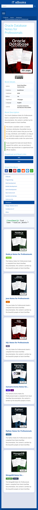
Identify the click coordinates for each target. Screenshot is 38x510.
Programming (9, 180)
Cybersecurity (9, 199)
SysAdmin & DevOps (11, 196)
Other (7, 212)
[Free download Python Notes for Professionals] (19, 417)
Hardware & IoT (10, 209)
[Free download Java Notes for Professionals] (19, 285)
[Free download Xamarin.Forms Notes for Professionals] (19, 373)
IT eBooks (5, 17)
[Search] (35, 6)
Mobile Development (11, 186)
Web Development (11, 183)
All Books (8, 176)
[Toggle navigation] (3, 13)
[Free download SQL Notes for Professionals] (19, 329)
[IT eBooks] (19, 2)
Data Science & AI (10, 193)
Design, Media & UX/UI (12, 206)
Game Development (11, 189)
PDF (19, 157)
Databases (8, 202)
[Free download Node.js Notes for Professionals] (19, 241)
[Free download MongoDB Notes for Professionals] (19, 461)
